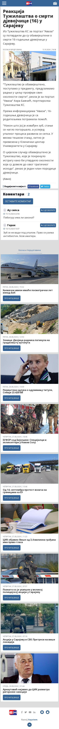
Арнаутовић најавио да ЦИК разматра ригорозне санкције (26, 691)
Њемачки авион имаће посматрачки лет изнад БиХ (28, 291)
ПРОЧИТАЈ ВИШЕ (11, 298)
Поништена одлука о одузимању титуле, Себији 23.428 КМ (28, 391)
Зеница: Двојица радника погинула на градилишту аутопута (26, 341)
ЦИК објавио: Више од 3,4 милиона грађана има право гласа (29, 541)
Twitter (46, 186)
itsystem (32, 719)
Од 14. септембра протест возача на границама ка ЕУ (25, 491)
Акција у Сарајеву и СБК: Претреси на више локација (29, 641)
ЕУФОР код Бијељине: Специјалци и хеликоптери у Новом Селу (24, 441)
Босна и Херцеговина (29, 250)
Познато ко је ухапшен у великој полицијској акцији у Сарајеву (23, 591)
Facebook (34, 186)
